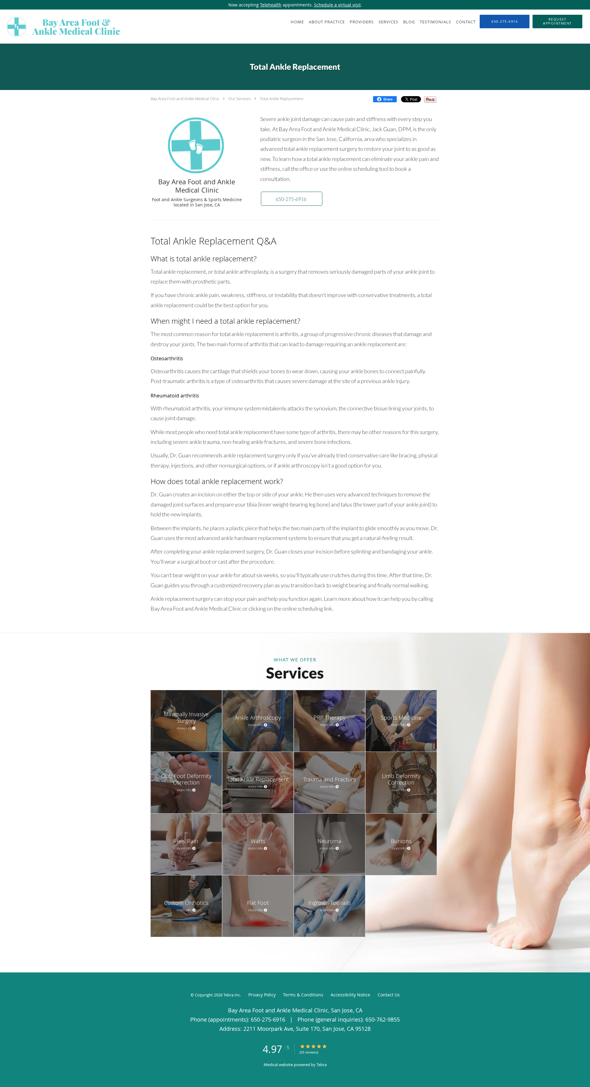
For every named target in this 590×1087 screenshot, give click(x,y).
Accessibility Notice (350, 995)
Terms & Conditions (303, 995)
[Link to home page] (62, 27)
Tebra (322, 1064)
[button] (557, 21)
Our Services (239, 98)
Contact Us (389, 995)
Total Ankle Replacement (281, 98)
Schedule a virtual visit (337, 5)
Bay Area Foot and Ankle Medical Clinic (185, 98)
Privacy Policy (262, 995)
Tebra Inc (231, 995)
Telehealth (270, 5)
